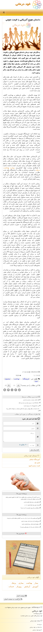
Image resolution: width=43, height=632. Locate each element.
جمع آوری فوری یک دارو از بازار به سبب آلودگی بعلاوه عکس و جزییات (23, 518)
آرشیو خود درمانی (37, 630)
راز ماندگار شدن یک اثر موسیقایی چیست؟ (30, 527)
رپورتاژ (19, 586)
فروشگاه (26, 379)
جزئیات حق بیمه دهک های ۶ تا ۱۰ (32, 505)
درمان (38, 170)
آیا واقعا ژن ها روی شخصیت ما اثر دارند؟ (30, 508)
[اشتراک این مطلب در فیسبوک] (15, 390)
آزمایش (27, 586)
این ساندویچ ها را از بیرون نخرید (31, 406)
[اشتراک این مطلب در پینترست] (8, 390)
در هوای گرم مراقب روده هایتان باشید (31, 524)
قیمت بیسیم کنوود (34, 466)
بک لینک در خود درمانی (36, 627)
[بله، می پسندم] (18, 385)
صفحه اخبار (21, 596)
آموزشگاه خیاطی (34, 459)
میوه (36, 381)
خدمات (11, 586)
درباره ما (39, 624)
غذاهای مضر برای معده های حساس (32, 502)
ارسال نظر (34, 450)
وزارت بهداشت (9, 168)
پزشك (13, 583)
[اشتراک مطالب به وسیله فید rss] (4, 390)
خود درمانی (23, 4)
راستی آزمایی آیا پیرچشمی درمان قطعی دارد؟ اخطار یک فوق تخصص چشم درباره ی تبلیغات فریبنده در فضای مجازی (23, 498)
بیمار (36, 583)
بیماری (21, 583)
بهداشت (16, 379)
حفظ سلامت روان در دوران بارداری (31, 400)
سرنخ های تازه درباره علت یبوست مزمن (30, 521)
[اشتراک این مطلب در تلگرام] (19, 390)
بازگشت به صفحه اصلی (12, 599)
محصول (7, 379)
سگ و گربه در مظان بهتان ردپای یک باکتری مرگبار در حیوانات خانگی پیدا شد (22, 410)
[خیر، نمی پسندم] (9, 385)
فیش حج (37, 462)
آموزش (35, 586)
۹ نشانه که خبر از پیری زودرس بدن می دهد (29, 403)
